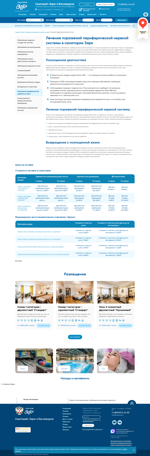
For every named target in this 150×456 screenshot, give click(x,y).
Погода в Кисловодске (30, 399)
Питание (53, 14)
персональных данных (88, 421)
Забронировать (121, 20)
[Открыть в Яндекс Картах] (143, 28)
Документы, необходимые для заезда (28, 26)
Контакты (103, 14)
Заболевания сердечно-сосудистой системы (26, 41)
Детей (98, 20)
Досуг (61, 14)
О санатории (22, 14)
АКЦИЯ (47, 26)
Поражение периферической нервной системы (28, 92)
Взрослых (78, 20)
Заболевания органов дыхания (28, 47)
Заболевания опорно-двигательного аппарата (26, 60)
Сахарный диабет (24, 70)
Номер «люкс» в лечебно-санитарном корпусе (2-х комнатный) (39, 231)
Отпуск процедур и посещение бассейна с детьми (70, 26)
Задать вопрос (105, 8)
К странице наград (8, 384)
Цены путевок (71, 14)
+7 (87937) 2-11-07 (126, 4)
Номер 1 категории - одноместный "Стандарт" (24, 198)
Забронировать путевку (105, 4)
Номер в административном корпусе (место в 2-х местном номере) (40, 247)
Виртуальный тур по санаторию (89, 9)
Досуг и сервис (68, 419)
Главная (17, 32)
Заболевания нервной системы (29, 66)
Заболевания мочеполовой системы (27, 76)
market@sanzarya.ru (117, 415)
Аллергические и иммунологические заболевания (24, 100)
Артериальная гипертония (27, 87)
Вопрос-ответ (92, 14)
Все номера (75, 337)
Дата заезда (21, 20)
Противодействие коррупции (92, 429)
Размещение (43, 14)
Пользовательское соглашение (121, 441)
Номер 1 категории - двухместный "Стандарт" (24, 188)
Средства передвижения (99, 26)
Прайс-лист (66, 422)
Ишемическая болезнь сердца (28, 82)
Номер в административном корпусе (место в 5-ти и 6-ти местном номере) (43, 254)
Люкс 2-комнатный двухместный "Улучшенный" (24, 208)
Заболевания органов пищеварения (25, 53)
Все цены (18, 261)
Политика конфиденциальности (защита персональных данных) (121, 444)
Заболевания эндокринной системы (27, 109)
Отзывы (81, 14)
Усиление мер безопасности (120, 26)
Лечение (33, 14)
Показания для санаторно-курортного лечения (37, 32)
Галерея (86, 4)
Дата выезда (50, 20)
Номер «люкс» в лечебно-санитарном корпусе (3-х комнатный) (39, 239)
